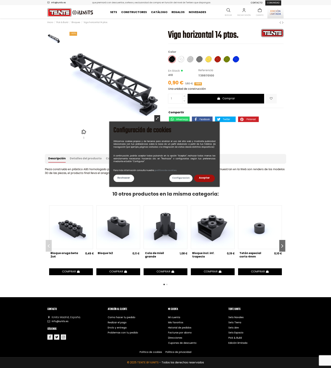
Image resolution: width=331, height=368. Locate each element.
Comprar (228, 98)
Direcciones (175, 338)
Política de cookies (151, 352)
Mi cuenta (174, 317)
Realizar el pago (117, 322)
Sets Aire (233, 328)
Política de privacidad (178, 352)
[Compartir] (202, 119)
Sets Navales (236, 317)
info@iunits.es (58, 3)
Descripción (57, 158)
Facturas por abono (180, 333)
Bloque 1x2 (105, 253)
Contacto (256, 3)
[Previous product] (280, 23)
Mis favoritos (175, 322)
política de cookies (166, 170)
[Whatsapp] (179, 119)
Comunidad (273, 3)
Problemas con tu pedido (123, 333)
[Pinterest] (248, 119)
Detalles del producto (86, 158)
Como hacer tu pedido (121, 317)
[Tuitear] (225, 119)
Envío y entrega (117, 328)
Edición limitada (237, 343)
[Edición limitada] (275, 12)
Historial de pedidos (179, 328)
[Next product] (283, 23)
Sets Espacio (235, 333)
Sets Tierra (234, 322)
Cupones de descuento (182, 343)
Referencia (205, 70)
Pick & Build (235, 338)
